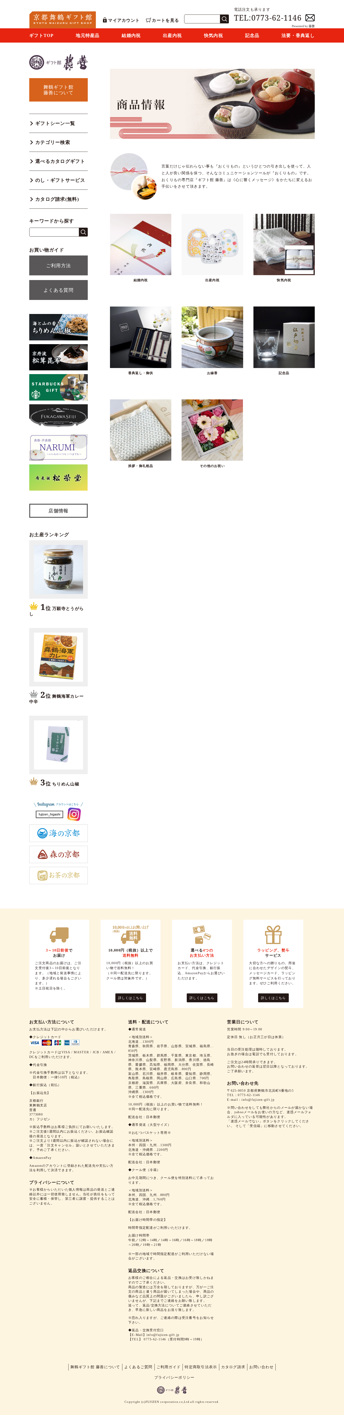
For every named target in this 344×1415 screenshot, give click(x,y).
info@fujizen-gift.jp (162, 1335)
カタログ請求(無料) (57, 199)
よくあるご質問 (138, 1367)
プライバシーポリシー (174, 1377)
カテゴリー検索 (52, 142)
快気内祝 (213, 35)
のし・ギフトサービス (60, 180)
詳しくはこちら (130, 998)
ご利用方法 (58, 265)
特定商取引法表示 (201, 1367)
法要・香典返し (298, 35)
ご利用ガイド (169, 1367)
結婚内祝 (131, 35)
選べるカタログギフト (60, 161)
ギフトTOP (41, 35)
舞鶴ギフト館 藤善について (95, 1367)
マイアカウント (124, 20)
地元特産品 (87, 35)
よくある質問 (58, 290)
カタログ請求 (233, 1367)
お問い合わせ (261, 1367)
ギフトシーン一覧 (55, 123)
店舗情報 (58, 510)
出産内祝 (172, 35)
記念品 (252, 35)
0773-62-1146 (155, 1339)
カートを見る (165, 20)
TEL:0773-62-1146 (268, 18)
